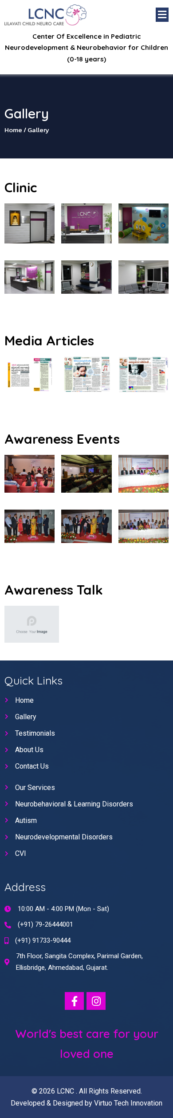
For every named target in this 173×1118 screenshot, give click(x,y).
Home (13, 130)
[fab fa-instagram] (96, 1001)
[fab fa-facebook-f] (74, 1001)
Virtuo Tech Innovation (128, 1103)
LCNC (66, 1091)
